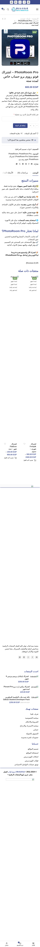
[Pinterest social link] (26, 164)
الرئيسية (35, 19)
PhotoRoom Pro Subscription (26, 156)
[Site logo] (20, 9)
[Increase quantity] (30, 125)
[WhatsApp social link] (11, 2)
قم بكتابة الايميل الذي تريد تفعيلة (26, 115)
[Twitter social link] (19, 164)
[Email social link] (28, 2)
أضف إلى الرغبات (30, 133)
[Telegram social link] (15, 2)
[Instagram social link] (20, 2)
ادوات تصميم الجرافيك (23, 149)
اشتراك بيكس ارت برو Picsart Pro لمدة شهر (17, 688)
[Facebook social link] (24, 2)
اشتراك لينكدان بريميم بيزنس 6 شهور (17, 677)
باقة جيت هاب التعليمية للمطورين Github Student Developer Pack (16, 698)
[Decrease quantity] (37, 125)
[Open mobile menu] (37, 9)
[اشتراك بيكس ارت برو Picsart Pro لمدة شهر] (34, 686)
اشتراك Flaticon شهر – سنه (13, 446)
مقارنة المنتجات (15, 133)
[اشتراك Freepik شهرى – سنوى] (29, 358)
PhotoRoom (13, 154)
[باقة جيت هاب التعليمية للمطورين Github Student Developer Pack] (34, 697)
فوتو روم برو (23, 159)
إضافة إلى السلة (20, 125)
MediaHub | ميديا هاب (16, 772)
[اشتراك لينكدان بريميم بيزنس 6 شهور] (34, 676)
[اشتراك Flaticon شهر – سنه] (10, 358)
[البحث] (8, 9)
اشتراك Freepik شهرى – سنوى (33, 447)
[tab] (22, 173)
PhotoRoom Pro (25, 154)
